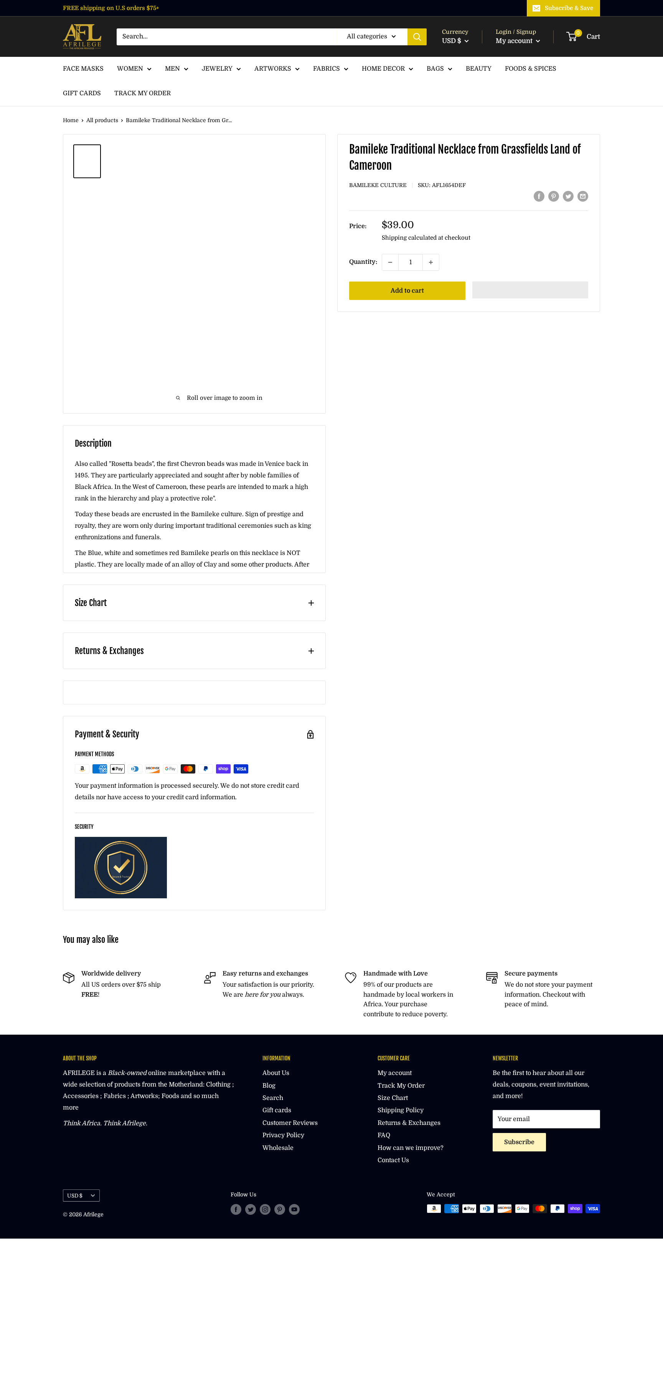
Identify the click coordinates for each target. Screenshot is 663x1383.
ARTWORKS (272, 68)
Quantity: (363, 261)
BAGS (435, 68)
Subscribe (519, 1142)
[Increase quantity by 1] (431, 262)
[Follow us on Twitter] (250, 1209)
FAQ (384, 1135)
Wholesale (278, 1147)
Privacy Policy (283, 1135)
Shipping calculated (409, 237)
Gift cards (276, 1110)
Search (272, 1098)
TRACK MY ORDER (142, 93)
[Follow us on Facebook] (236, 1209)
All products (102, 120)
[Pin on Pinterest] (553, 196)
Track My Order (401, 1085)
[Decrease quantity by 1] (390, 262)
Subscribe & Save (569, 8)
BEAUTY (478, 68)
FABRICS (326, 68)
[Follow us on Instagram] (265, 1209)
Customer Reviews (290, 1123)
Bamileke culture (378, 185)
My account (515, 41)
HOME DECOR (383, 68)
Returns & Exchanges (409, 1123)
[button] (530, 290)
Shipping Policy (401, 1110)
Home (71, 120)
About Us (275, 1073)
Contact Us (393, 1160)
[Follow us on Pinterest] (279, 1209)
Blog (268, 1085)
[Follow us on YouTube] (294, 1209)
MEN (172, 68)
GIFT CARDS (82, 93)
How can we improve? (411, 1147)
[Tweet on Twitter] (568, 196)
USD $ (74, 1196)
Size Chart (393, 1098)
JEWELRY (217, 68)
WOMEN (130, 68)
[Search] (417, 36)
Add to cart (407, 290)
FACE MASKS (83, 68)
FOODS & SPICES (530, 68)
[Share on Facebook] (539, 196)
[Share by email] (582, 196)
